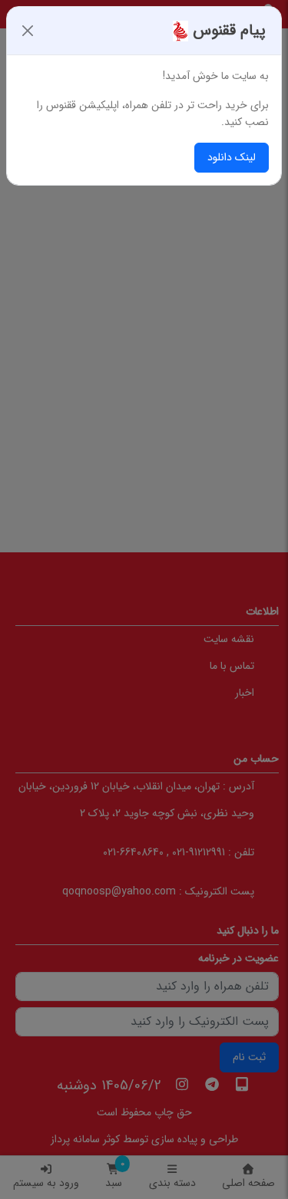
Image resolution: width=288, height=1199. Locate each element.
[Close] (27, 30)
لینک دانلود (231, 157)
